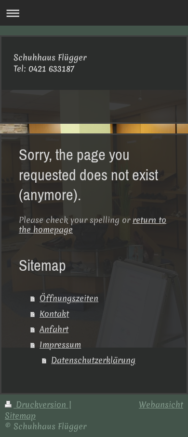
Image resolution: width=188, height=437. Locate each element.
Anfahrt (54, 329)
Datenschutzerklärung (93, 359)
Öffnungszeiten (69, 298)
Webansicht (161, 404)
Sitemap (20, 415)
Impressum (60, 344)
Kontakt (54, 313)
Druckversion (40, 404)
